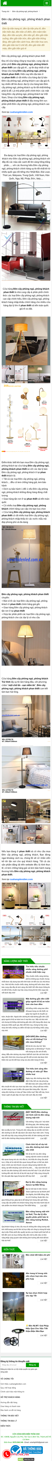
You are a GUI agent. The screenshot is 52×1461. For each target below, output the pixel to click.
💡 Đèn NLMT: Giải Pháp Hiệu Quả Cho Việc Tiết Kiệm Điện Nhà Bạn (37, 1328)
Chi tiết (43, 993)
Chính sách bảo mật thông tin (12, 1392)
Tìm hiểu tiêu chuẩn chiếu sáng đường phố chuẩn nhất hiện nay (37, 969)
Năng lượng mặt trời (16, 961)
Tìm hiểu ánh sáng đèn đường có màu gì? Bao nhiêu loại (37, 1071)
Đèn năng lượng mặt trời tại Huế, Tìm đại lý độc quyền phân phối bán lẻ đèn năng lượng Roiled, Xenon (37, 1217)
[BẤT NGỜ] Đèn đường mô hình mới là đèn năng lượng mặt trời (38, 1115)
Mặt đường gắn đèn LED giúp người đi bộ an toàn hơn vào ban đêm (38, 1001)
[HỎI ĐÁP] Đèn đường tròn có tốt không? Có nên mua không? (36, 1039)
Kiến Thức (9, 1249)
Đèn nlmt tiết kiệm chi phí (38, 1255)
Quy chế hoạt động (8, 1388)
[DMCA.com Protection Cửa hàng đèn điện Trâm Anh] (26, 1459)
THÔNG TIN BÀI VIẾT (14, 1106)
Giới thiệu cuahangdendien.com (13, 1384)
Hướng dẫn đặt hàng (9, 1402)
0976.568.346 (18, 1442)
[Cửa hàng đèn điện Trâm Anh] (5, 3)
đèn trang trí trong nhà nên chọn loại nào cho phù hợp (36, 1276)
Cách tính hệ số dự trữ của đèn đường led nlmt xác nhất (37, 1147)
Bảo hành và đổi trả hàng (11, 1410)
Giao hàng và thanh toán (10, 1406)
